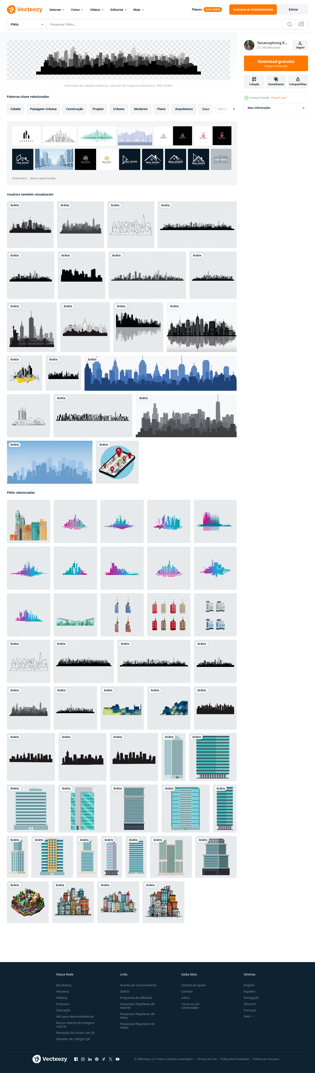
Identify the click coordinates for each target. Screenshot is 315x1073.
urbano (118, 109)
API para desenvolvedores (75, 1016)
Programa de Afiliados (136, 998)
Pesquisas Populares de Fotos (137, 1016)
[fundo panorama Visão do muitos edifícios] (75, 614)
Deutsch (250, 1004)
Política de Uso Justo (266, 1059)
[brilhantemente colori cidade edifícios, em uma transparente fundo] (28, 521)
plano (161, 109)
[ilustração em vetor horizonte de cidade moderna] (160, 373)
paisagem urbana (43, 109)
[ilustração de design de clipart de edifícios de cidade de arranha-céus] (174, 757)
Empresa (62, 1004)
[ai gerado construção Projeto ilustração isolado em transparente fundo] (73, 902)
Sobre (185, 998)
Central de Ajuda (193, 985)
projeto (98, 109)
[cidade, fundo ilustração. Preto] (138, 327)
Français (250, 1010)
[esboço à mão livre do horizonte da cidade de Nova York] (186, 415)
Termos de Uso (207, 1059)
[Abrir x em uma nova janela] (110, 1059)
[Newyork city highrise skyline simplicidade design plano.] (30, 224)
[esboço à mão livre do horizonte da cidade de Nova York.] (32, 327)
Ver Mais (221, 159)
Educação (63, 1010)
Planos (197, 9)
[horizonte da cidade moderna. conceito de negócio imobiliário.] (80, 224)
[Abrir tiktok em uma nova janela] (103, 1059)
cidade (15, 109)
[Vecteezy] (24, 9)
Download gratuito (276, 63)
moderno (141, 109)
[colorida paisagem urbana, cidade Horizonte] (75, 521)
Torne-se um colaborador (190, 1006)
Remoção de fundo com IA (75, 1033)
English (249, 985)
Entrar (293, 9)
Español (249, 991)
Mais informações (259, 108)
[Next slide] (230, 109)
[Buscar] (289, 24)
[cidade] (81, 275)
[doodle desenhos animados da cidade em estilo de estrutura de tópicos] (28, 415)
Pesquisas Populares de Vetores (137, 1006)
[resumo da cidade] (24, 373)
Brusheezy (63, 985)
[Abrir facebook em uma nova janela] (76, 1059)
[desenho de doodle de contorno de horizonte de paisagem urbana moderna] (92, 415)
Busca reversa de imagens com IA (75, 1024)
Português (251, 998)
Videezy (61, 998)
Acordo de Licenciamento (138, 985)
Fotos (75, 10)
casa (205, 109)
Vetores (55, 10)
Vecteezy (62, 991)
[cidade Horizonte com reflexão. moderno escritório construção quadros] (122, 707)
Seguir (300, 47)
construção (74, 109)
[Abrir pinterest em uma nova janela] (97, 1059)
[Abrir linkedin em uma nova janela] (90, 1059)
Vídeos (95, 10)
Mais (136, 10)
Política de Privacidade (234, 1059)
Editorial (116, 10)
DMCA (124, 991)
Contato (186, 991)
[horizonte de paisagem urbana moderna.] (147, 275)
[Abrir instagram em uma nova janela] (83, 1059)
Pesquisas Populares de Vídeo (137, 1026)
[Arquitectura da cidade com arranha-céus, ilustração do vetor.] (202, 327)
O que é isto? (278, 97)
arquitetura (184, 109)
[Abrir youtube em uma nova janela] (117, 1059)
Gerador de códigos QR (73, 1039)
